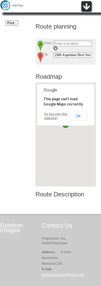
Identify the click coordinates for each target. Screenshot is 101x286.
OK (78, 116)
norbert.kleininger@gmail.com (63, 275)
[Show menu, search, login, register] (86, 11)
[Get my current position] (55, 49)
